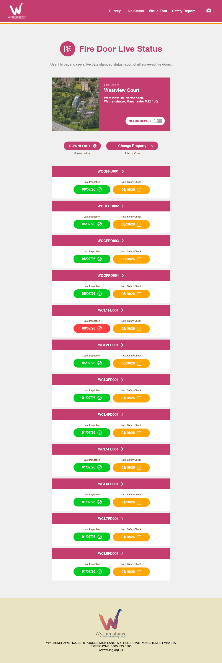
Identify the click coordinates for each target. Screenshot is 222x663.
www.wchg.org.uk (111, 649)
